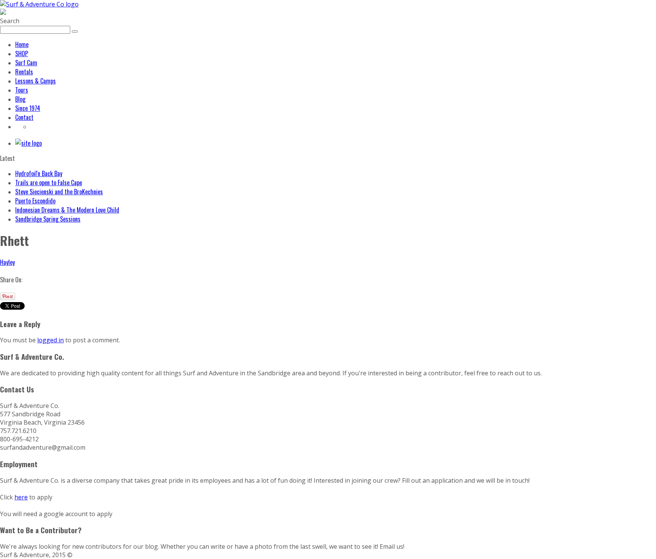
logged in (50, 340)
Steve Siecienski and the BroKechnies (59, 191)
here (21, 497)
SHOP (21, 53)
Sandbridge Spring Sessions (47, 219)
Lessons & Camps (35, 80)
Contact (24, 117)
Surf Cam (26, 62)
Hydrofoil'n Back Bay (38, 173)
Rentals (24, 71)
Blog (20, 99)
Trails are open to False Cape (48, 182)
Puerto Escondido (35, 200)
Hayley (7, 262)
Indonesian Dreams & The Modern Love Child (67, 209)
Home (21, 44)
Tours (21, 89)
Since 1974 (27, 108)
